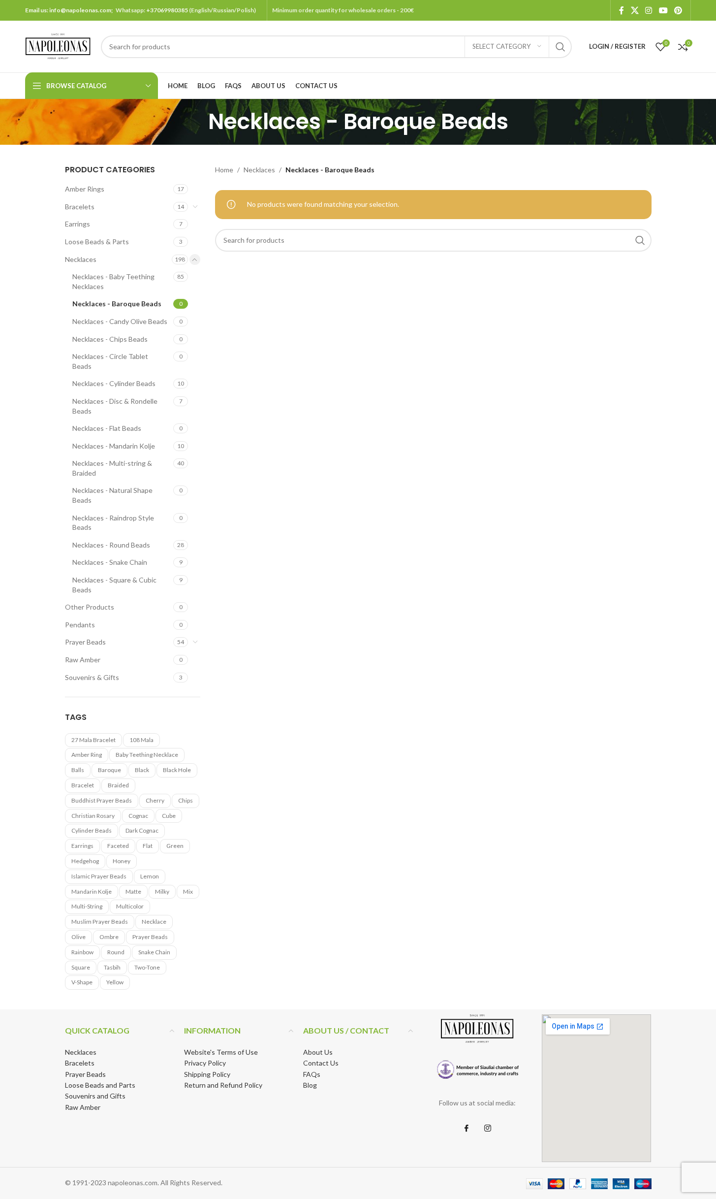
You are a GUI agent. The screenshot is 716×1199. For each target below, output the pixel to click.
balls (77, 770)
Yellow (115, 982)
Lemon (149, 876)
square (80, 967)
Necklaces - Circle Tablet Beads (110, 361)
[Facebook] (466, 1128)
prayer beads (150, 936)
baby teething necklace (147, 754)
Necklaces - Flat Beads (106, 428)
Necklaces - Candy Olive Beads (119, 321)
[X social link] (634, 10)
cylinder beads (91, 830)
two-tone (147, 967)
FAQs (311, 1074)
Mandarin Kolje (91, 891)
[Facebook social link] (621, 10)
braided (118, 785)
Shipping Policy (207, 1074)
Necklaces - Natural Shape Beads (112, 495)
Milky (162, 891)
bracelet (82, 785)
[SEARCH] (560, 46)
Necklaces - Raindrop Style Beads (113, 523)
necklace (154, 921)
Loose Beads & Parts (97, 241)
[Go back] (196, 121)
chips (185, 800)
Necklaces (80, 259)
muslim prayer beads (99, 921)
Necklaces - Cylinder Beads (114, 383)
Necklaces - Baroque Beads (116, 303)
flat (148, 845)
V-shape (82, 982)
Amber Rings (84, 189)
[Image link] (477, 1069)
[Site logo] (58, 45)
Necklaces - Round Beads (111, 545)
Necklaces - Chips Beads (110, 339)
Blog (310, 1085)
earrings (82, 845)
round (116, 952)
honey (121, 861)
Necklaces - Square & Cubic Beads (114, 585)
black (142, 770)
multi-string (86, 906)
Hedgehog (85, 861)
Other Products (89, 607)
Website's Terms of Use (221, 1052)
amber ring (86, 754)
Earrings (77, 224)
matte (133, 891)
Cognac (138, 815)
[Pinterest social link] (678, 10)
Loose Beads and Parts (100, 1085)
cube (169, 815)
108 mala (141, 740)
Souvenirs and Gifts (95, 1096)
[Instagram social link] (648, 10)
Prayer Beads (85, 642)
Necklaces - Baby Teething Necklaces (113, 281)
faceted (118, 845)
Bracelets (79, 206)
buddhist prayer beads (101, 800)
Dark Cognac (141, 830)
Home (224, 169)
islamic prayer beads (98, 876)
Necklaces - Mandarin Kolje (113, 446)
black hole (177, 770)
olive (78, 936)
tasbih (112, 967)
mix (188, 891)
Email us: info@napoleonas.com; (70, 10)
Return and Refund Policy (223, 1085)
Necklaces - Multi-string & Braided (112, 468)
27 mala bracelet (93, 740)
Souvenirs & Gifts (92, 677)
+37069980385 (167, 10)
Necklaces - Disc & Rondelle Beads (114, 406)
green (175, 845)
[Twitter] (487, 1128)
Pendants (80, 624)
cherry (155, 800)
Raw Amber (82, 659)
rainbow (82, 952)
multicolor (130, 906)
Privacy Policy (205, 1063)
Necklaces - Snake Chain (109, 562)
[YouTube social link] (663, 10)
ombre (109, 936)
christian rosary (93, 815)
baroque (109, 770)
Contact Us (321, 1063)
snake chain (154, 952)
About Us (318, 1052)
